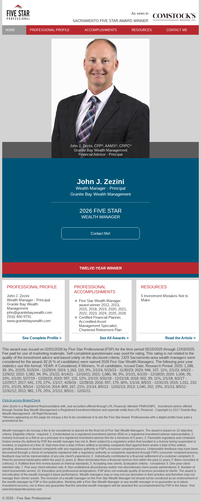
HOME (10, 30)
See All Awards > (114, 338)
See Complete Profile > (42, 338)
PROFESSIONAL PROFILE (50, 30)
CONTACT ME (176, 30)
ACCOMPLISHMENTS (101, 30)
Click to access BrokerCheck (21, 400)
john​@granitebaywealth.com (29, 312)
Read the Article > (180, 338)
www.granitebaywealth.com (29, 321)
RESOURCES (142, 30)
